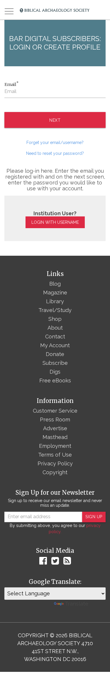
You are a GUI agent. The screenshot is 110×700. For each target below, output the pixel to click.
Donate (55, 354)
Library (55, 301)
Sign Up (93, 516)
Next (55, 120)
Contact (55, 336)
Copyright (55, 472)
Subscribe (55, 363)
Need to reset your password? (55, 153)
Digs (55, 372)
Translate (76, 604)
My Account (55, 345)
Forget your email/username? (55, 142)
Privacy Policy (55, 463)
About (55, 328)
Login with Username (55, 222)
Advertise (55, 428)
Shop (55, 319)
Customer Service (55, 411)
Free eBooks (55, 380)
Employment (55, 446)
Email (11, 84)
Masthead (55, 437)
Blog (55, 284)
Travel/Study (55, 310)
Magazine (55, 292)
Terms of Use (55, 455)
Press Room (55, 419)
